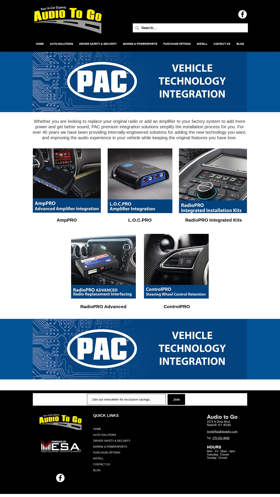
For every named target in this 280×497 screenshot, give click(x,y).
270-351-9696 (220, 438)
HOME (97, 429)
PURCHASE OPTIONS (106, 452)
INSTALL (98, 458)
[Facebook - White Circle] (60, 478)
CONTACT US (101, 464)
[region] (67, 180)
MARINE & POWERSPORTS (110, 446)
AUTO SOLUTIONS (104, 434)
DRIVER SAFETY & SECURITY (111, 440)
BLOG (96, 470)
